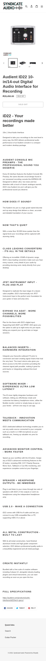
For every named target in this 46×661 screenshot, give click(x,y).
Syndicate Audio (18, 653)
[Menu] (41, 6)
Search (8, 631)
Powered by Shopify (31, 653)
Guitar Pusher (10, 637)
